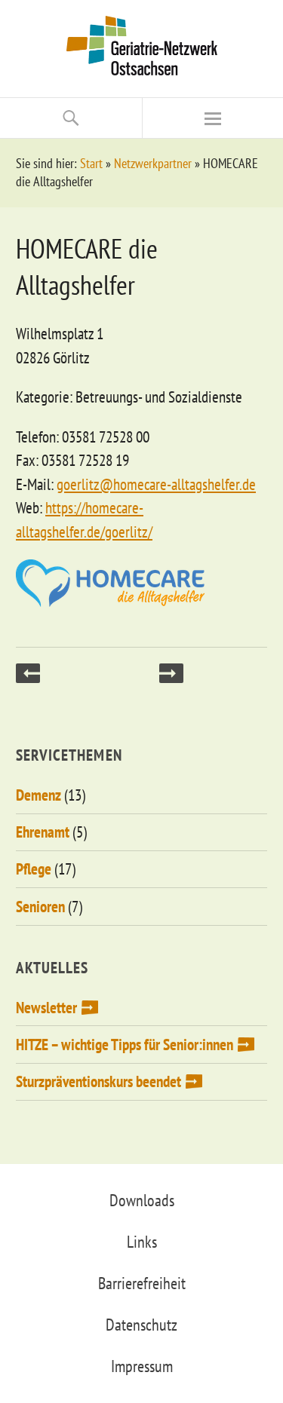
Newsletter (46, 1007)
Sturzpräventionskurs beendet (98, 1081)
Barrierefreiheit (142, 1283)
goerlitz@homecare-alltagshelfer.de (156, 484)
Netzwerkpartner (153, 163)
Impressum (142, 1366)
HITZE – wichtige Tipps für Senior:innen (124, 1044)
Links (142, 1241)
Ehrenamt (42, 832)
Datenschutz (141, 1324)
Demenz (38, 795)
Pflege (33, 869)
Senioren (40, 906)
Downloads (141, 1200)
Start (91, 163)
